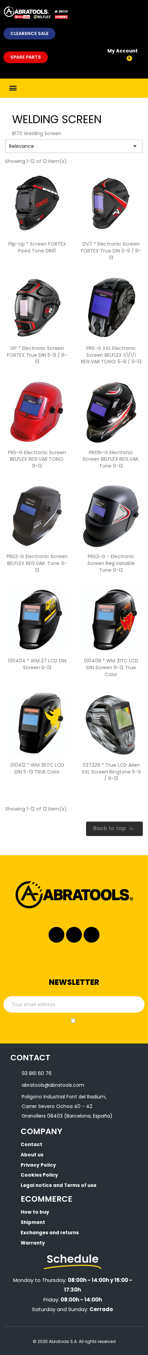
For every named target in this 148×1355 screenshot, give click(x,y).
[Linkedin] (74, 935)
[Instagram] (56, 935)
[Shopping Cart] (125, 62)
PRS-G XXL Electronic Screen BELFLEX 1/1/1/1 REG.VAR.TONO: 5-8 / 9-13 (111, 355)
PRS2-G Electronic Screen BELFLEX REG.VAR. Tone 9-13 (37, 563)
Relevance (74, 146)
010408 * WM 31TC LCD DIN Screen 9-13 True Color (111, 667)
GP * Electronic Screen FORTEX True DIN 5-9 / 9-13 (37, 355)
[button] (29, 33)
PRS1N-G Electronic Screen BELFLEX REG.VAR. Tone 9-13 (111, 459)
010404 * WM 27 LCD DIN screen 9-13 (37, 664)
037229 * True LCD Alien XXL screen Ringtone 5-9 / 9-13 (111, 772)
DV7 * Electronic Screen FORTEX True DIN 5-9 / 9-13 (111, 250)
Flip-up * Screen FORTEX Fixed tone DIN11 (37, 247)
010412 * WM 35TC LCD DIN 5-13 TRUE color (37, 768)
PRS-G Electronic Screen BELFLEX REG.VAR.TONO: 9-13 (37, 459)
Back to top (114, 829)
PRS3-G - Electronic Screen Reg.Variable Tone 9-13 (111, 563)
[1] (136, 1004)
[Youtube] (91, 935)
